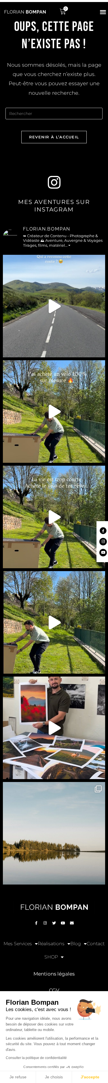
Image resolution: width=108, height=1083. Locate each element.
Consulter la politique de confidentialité (36, 1058)
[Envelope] (72, 923)
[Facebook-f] (36, 923)
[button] (103, 12)
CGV (54, 990)
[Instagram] (45, 923)
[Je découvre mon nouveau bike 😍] (54, 622)
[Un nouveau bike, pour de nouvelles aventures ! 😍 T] (54, 411)
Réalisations (51, 943)
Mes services (17, 943)
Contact (96, 943)
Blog (75, 943)
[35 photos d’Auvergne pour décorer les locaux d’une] (54, 728)
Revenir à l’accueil (54, 137)
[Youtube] (63, 923)
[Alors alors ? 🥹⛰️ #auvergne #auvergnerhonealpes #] (54, 306)
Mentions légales (54, 974)
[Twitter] (54, 923)
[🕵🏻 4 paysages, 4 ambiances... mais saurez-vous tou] (54, 833)
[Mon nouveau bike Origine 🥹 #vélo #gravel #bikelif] (54, 517)
